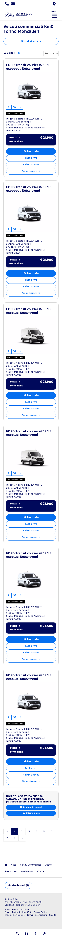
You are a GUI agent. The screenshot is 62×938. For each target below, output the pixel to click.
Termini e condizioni (37, 915)
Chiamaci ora (32, 813)
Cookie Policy (40, 912)
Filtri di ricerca (29, 41)
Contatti (41, 871)
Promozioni (11, 871)
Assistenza (27, 871)
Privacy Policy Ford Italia (17, 909)
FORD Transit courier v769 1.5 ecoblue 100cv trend (28, 311)
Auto (13, 865)
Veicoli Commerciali (30, 865)
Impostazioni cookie (14, 915)
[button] (18, 934)
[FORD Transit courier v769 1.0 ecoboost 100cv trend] (31, 91)
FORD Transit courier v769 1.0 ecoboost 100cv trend (29, 67)
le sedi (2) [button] (18, 885)
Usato (48, 865)
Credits (52, 915)
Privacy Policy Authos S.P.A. (18, 912)
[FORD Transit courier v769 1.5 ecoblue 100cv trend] (31, 335)
